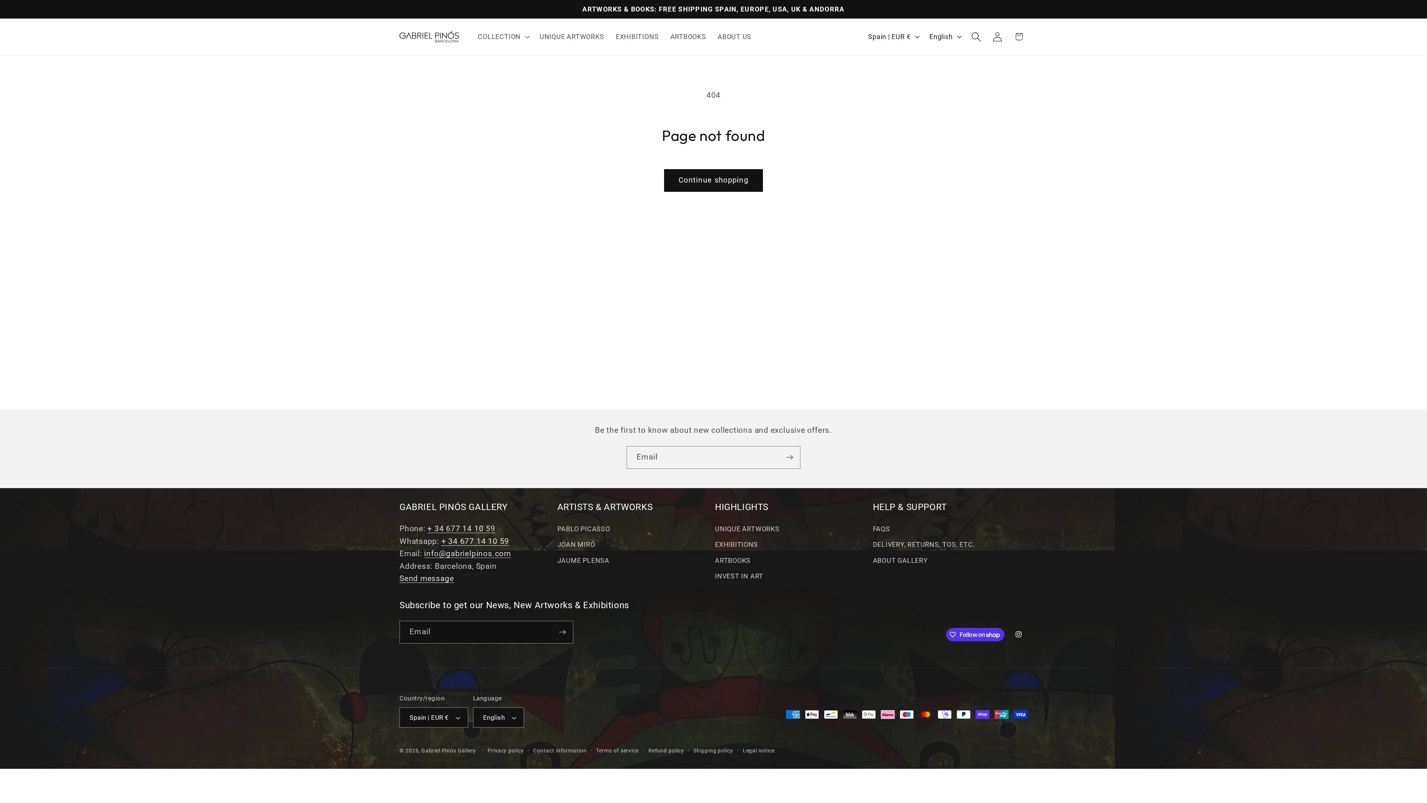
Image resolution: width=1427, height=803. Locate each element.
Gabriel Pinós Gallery (448, 751)
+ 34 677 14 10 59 (461, 528)
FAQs (881, 529)
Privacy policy (506, 751)
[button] (503, 37)
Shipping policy (713, 751)
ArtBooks (733, 560)
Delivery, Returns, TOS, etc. (924, 544)
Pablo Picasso (583, 529)
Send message (426, 578)
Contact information (559, 751)
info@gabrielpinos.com (467, 553)
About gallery (900, 560)
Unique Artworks (747, 529)
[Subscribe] (789, 457)
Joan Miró (576, 544)
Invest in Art (739, 576)
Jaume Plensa (583, 560)
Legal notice (759, 751)
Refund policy (666, 751)
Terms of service (617, 751)
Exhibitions (736, 544)
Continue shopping (713, 180)
